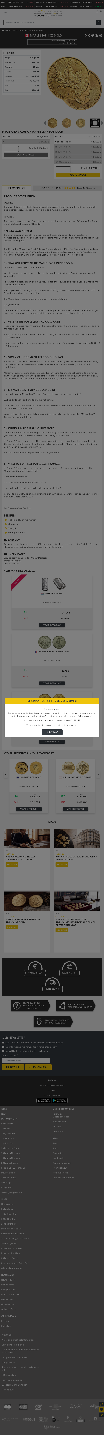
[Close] (96, 701)
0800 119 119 (73, 720)
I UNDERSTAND (52, 732)
